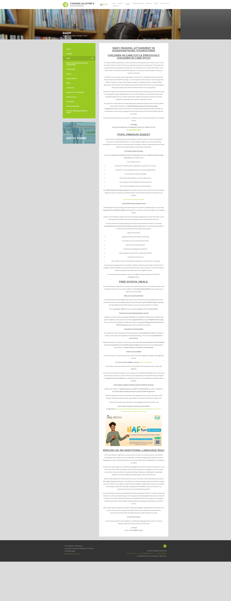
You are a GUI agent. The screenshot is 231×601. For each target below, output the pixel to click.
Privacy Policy (131, 553)
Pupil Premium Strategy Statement (133, 199)
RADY (86, 36)
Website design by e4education (156, 551)
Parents (79, 36)
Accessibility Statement (146, 553)
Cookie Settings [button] (161, 553)
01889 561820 (70, 551)
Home (74, 36)
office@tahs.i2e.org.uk (73, 553)
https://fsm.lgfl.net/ (146, 362)
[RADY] (79, 58)
